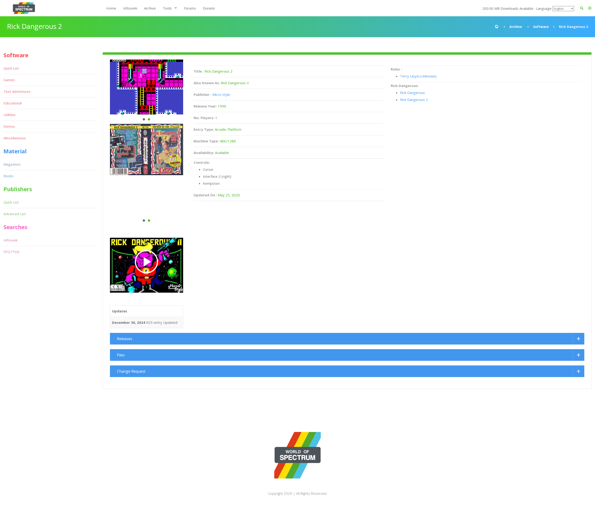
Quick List (11, 68)
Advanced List (14, 213)
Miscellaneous (14, 138)
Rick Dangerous (412, 92)
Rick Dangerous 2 (414, 99)
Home (111, 8)
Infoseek (130, 8)
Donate (209, 8)
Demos (9, 126)
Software (541, 26)
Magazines (12, 164)
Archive (150, 8)
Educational (12, 103)
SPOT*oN (11, 251)
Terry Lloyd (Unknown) (418, 76)
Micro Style (221, 94)
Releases (124, 338)
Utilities (9, 114)
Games (9, 79)
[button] (590, 8)
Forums (190, 8)
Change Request (131, 371)
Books (8, 176)
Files (121, 355)
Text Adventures (17, 91)
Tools (167, 8)
